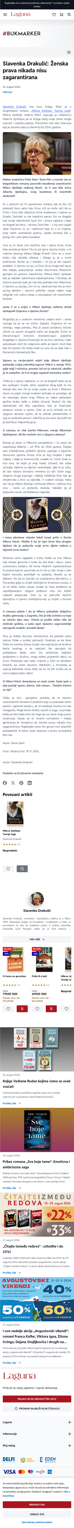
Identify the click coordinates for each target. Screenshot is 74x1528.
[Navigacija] (37, 52)
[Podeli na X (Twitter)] (13, 783)
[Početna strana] (21, 14)
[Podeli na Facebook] (5, 783)
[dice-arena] (27, 1460)
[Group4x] (30, 1472)
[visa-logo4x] (9, 1472)
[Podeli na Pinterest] (21, 783)
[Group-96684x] (47, 1460)
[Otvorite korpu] (62, 15)
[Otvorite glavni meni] (5, 14)
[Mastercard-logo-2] (21, 1472)
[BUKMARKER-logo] (22, 33)
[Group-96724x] (40, 1472)
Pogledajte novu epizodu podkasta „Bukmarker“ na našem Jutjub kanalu (37, 5)
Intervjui (7, 92)
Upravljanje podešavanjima (37, 1522)
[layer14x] (50, 1472)
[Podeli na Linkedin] (30, 783)
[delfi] (9, 1460)
